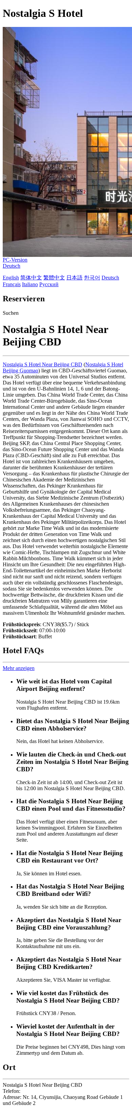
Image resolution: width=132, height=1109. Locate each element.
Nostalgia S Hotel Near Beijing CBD (42, 364)
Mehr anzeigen (19, 668)
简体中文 (31, 277)
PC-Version (15, 260)
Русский (49, 284)
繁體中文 (54, 277)
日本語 (74, 277)
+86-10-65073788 (41, 1091)
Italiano (30, 284)
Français (12, 284)
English (11, 277)
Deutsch (11, 266)
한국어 (92, 277)
